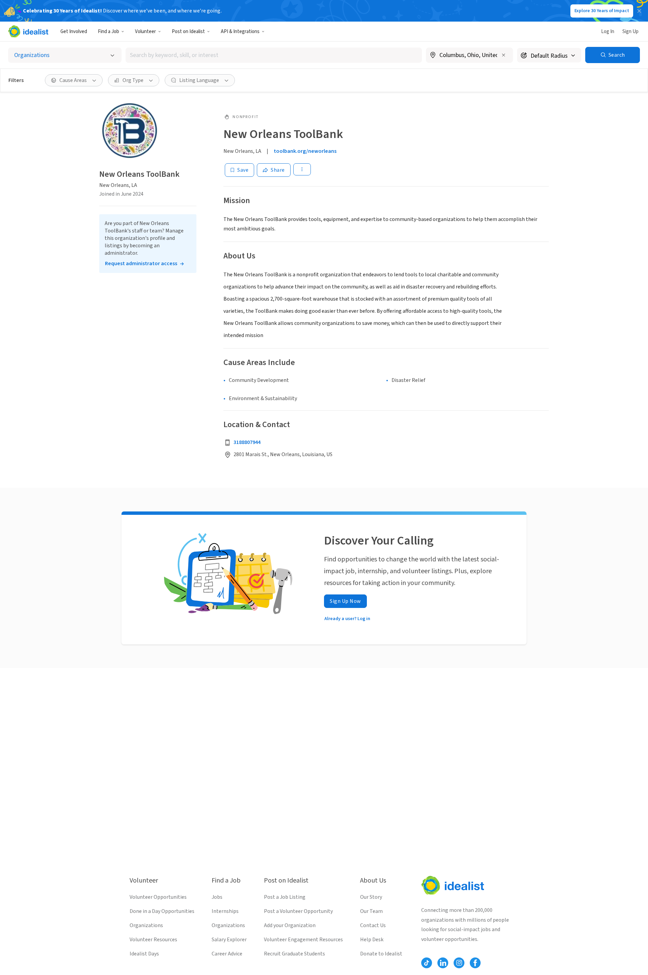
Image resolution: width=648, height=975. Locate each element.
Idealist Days (144, 953)
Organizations (146, 925)
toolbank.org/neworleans (305, 151)
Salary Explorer (229, 939)
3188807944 (247, 442)
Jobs (217, 897)
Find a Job (108, 31)
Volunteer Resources (153, 939)
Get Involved (73, 31)
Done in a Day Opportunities (162, 911)
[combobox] (274, 55)
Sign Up (630, 31)
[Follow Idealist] (426, 962)
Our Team (371, 911)
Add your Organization (290, 925)
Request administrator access (141, 263)
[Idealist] (28, 31)
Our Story (371, 897)
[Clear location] (503, 55)
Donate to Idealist (381, 953)
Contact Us (373, 925)
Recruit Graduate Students (294, 953)
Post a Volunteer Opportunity (298, 911)
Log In (607, 31)
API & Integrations (240, 31)
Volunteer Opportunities (158, 897)
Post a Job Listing (284, 897)
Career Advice (227, 953)
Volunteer (145, 31)
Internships (225, 911)
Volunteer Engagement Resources (303, 939)
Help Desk (371, 939)
